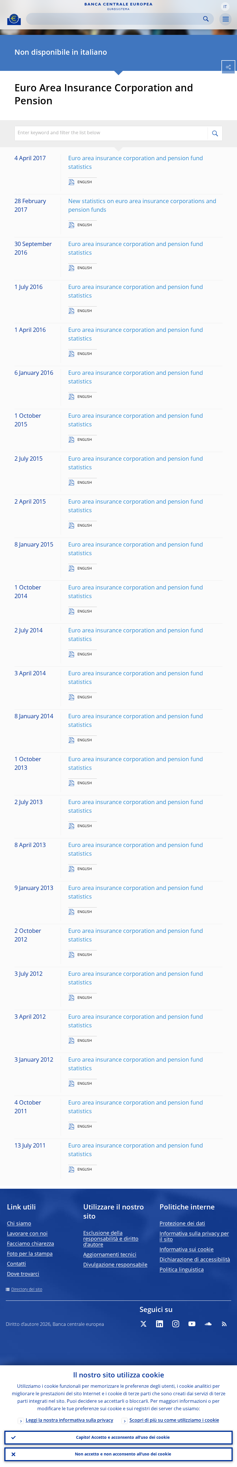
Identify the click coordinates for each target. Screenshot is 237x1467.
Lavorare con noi (27, 1234)
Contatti (16, 1264)
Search (206, 19)
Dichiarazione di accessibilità (195, 1259)
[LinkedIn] (159, 1324)
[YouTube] (192, 1324)
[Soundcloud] (208, 1324)
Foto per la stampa (30, 1254)
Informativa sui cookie (187, 1249)
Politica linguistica (182, 1270)
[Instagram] (176, 1324)
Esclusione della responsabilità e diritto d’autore (110, 1239)
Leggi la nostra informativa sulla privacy (69, 1420)
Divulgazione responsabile (115, 1265)
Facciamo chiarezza (30, 1244)
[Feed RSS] (224, 1324)
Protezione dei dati (182, 1223)
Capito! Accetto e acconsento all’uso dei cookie (123, 1438)
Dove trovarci (23, 1274)
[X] (143, 1324)
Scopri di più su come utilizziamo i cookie (174, 1420)
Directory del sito (26, 1290)
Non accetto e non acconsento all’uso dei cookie (123, 1454)
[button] (225, 6)
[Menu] (225, 19)
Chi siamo (19, 1223)
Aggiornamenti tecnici (109, 1255)
